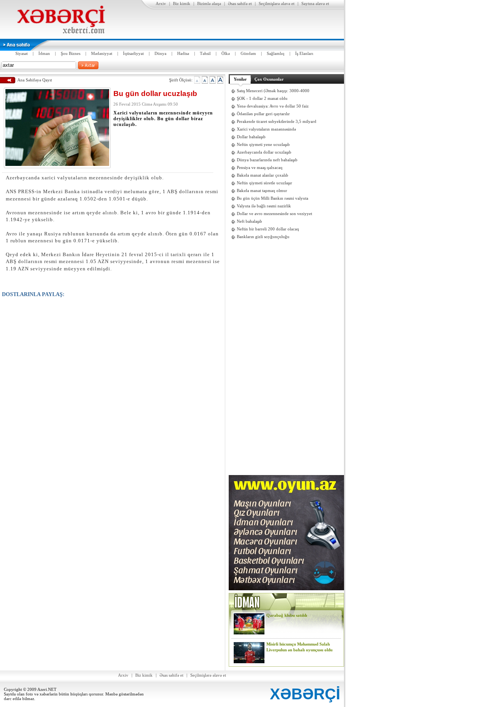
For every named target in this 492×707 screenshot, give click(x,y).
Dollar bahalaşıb (251, 136)
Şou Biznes (70, 53)
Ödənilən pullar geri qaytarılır (263, 113)
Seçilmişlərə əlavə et (276, 3)
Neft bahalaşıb (249, 221)
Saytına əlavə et (315, 3)
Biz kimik (181, 3)
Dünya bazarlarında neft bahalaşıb (267, 159)
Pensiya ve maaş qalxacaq (260, 167)
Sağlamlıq (275, 53)
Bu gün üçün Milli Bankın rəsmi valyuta (272, 198)
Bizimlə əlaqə (209, 3)
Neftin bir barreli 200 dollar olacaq (268, 229)
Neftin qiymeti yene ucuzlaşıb (263, 144)
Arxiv (161, 3)
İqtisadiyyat (133, 53)
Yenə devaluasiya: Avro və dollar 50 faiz (273, 106)
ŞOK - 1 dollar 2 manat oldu (262, 98)
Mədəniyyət (101, 53)
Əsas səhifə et (240, 3)
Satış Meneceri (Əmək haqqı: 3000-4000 (273, 90)
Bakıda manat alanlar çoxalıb (262, 175)
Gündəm (248, 53)
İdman (44, 53)
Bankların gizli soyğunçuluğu (263, 236)
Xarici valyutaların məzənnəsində (266, 129)
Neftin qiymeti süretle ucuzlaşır (264, 182)
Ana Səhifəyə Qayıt (34, 80)
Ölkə (225, 53)
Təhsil (205, 53)
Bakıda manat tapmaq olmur (262, 190)
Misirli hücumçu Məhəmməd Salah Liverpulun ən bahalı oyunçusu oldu (299, 647)
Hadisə (183, 53)
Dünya (160, 53)
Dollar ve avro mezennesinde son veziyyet (274, 213)
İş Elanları (304, 53)
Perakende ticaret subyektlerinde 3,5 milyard (276, 121)
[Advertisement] (286, 358)
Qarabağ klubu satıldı (286, 615)
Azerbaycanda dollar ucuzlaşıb (264, 152)
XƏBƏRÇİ (305, 693)
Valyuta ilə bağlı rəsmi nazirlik (264, 206)
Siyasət (21, 53)
